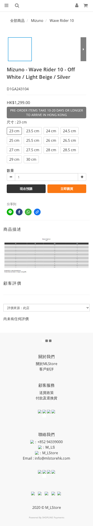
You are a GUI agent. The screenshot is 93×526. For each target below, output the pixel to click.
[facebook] (19, 212)
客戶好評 (46, 369)
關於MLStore (46, 363)
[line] (10, 212)
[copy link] (37, 212)
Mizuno (37, 20)
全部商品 (17, 20)
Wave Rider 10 (62, 20)
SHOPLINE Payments (53, 517)
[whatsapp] (28, 212)
